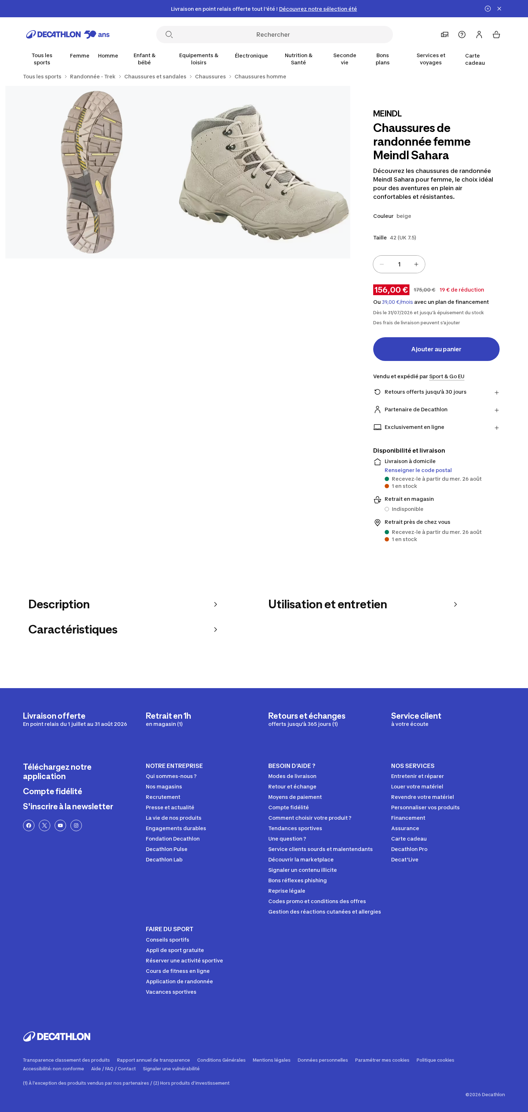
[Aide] (462, 34)
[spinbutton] (399, 264)
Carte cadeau (475, 59)
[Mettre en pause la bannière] (488, 8)
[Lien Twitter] (44, 825)
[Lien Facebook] (28, 825)
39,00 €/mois (397, 302)
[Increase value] (416, 264)
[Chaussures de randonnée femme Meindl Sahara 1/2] (264, 172)
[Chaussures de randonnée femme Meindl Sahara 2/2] (91, 172)
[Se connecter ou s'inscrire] (479, 34)
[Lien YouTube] (60, 825)
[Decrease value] (381, 264)
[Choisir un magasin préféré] (444, 34)
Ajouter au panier (436, 349)
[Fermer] (499, 8)
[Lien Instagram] (76, 825)
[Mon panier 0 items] (496, 34)
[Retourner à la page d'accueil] (68, 34)
